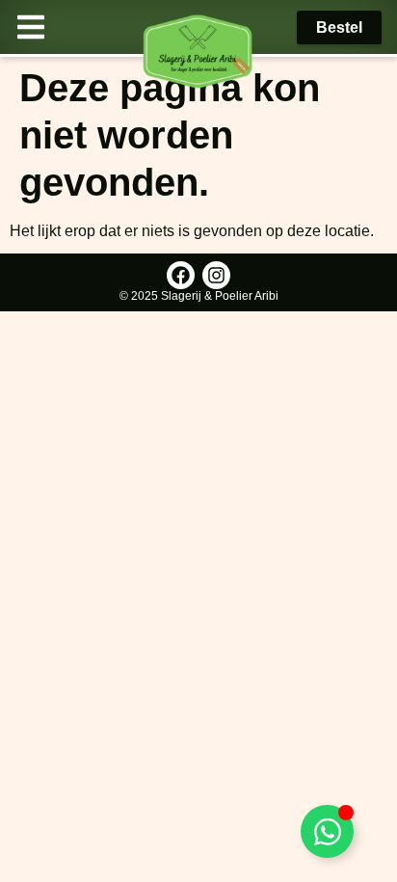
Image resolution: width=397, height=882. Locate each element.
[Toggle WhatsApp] (327, 831)
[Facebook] (181, 275)
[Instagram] (216, 275)
